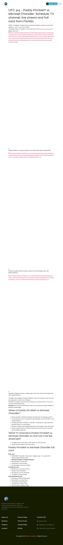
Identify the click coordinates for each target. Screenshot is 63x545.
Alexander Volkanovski (45, 29)
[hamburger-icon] (60, 3)
